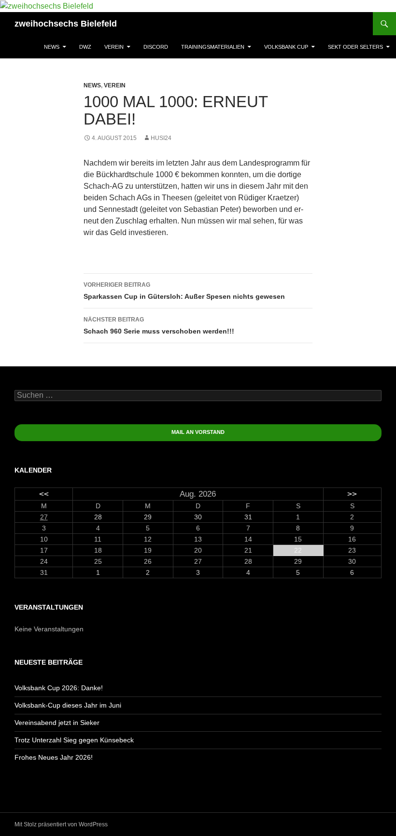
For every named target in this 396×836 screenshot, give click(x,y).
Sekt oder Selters (355, 47)
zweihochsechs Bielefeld (65, 23)
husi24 (161, 138)
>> (352, 494)
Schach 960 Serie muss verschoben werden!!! (159, 325)
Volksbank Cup (286, 47)
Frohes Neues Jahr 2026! (53, 757)
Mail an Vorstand (198, 432)
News (51, 47)
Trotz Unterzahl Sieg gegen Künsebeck (74, 740)
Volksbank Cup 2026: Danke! (58, 688)
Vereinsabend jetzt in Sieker (56, 722)
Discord (155, 47)
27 (44, 517)
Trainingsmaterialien (212, 47)
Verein (114, 47)
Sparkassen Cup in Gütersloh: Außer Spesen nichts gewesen (184, 290)
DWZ (85, 47)
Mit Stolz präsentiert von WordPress (61, 824)
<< (44, 494)
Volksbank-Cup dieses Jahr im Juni (67, 705)
